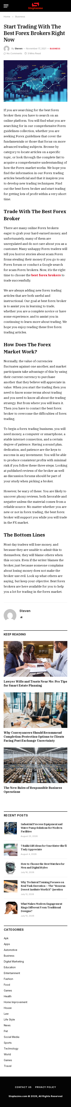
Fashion (8, 978)
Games (8, 990)
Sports (8, 1042)
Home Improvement (15, 1002)
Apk (6, 938)
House (8, 1007)
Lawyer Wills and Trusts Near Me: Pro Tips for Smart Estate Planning (35, 683)
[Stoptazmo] (35, 6)
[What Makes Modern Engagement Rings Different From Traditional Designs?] (10, 908)
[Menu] (6, 6)
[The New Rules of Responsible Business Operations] (35, 765)
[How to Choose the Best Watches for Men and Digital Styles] (10, 868)
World (7, 1054)
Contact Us (23, 1087)
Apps (7, 944)
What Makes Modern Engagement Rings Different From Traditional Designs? (41, 907)
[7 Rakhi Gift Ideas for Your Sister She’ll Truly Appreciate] (10, 850)
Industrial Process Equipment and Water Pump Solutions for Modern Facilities (41, 828)
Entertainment (12, 973)
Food (7, 984)
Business (55, 48)
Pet (6, 1031)
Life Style (9, 1019)
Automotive (10, 949)
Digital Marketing (14, 961)
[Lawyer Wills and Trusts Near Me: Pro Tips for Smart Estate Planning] (35, 659)
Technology (11, 1048)
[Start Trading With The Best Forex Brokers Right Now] (35, 81)
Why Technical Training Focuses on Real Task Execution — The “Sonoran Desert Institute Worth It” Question (43, 886)
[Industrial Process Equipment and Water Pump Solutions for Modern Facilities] (10, 828)
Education (10, 967)
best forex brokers (46, 275)
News (7, 1025)
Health (7, 996)
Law (6, 1013)
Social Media (11, 1036)
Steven (18, 48)
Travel (7, 1065)
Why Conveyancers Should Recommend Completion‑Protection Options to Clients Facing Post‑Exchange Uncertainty (34, 736)
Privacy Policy (45, 1087)
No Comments (14, 53)
